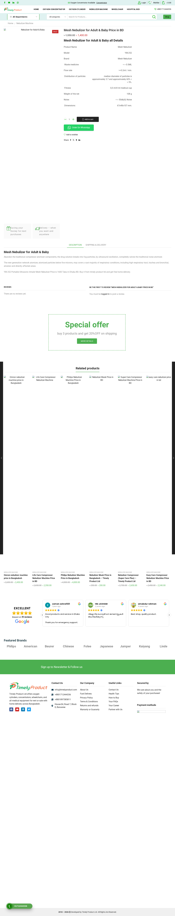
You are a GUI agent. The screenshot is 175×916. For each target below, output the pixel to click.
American (30, 646)
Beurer (49, 646)
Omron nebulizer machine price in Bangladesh (16, 576)
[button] (169, 615)
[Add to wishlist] (12, 473)
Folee (87, 646)
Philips (11, 646)
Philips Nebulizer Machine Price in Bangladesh (73, 576)
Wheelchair (117, 9)
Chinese (68, 646)
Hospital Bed (133, 9)
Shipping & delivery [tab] (96, 245)
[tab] (75, 245)
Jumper (125, 646)
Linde (163, 646)
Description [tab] (75, 245)
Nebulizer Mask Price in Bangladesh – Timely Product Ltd (100, 578)
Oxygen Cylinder (77, 9)
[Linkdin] (13, 3)
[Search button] (154, 17)
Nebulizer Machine (98, 9)
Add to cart (89, 119)
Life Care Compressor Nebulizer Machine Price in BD (43, 578)
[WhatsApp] (18, 3)
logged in (105, 294)
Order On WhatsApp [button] (81, 127)
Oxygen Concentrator (54, 9)
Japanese (106, 646)
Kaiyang (144, 646)
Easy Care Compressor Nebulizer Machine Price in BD (157, 578)
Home (36, 9)
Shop (167, 17)
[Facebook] (5, 3)
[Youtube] (9, 3)
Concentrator (101, 3)
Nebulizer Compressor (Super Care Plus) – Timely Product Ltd (128, 578)
